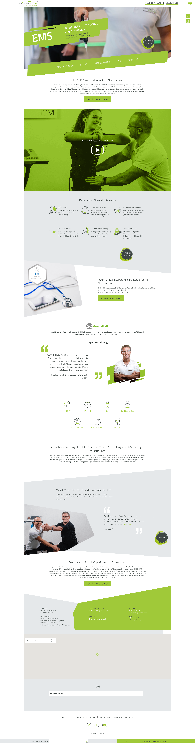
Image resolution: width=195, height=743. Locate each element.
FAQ (63, 717)
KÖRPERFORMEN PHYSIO (122, 717)
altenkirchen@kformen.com (138, 613)
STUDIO (83, 64)
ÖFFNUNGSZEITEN (102, 62)
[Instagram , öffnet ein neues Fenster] (132, 620)
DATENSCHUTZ (91, 717)
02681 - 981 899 (134, 610)
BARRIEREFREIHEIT (105, 717)
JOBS (119, 61)
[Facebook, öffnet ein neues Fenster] (138, 620)
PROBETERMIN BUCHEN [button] (154, 3)
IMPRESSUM (79, 717)
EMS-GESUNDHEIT (65, 66)
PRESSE (70, 717)
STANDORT (133, 59)
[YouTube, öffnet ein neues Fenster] (105, 728)
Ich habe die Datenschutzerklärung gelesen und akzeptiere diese (72, 737)
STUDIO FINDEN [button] (172, 3)
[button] (97, 654)
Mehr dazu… (128, 524)
